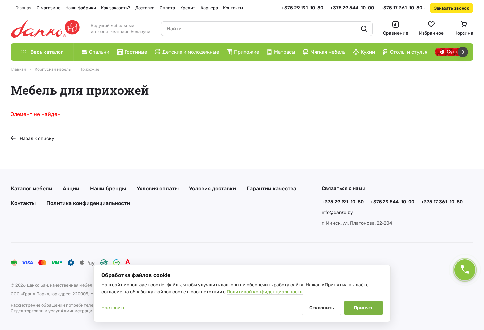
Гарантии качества (271, 189)
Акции (71, 189)
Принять (363, 307)
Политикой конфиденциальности (265, 292)
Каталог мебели (31, 189)
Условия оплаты (158, 189)
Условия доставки (212, 189)
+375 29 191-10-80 (302, 8)
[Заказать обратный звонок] (464, 269)
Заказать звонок (451, 8)
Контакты (23, 203)
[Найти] (364, 28)
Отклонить (321, 307)
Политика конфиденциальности (88, 203)
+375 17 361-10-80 (401, 8)
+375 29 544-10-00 (352, 8)
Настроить (113, 307)
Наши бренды (108, 189)
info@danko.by (337, 212)
